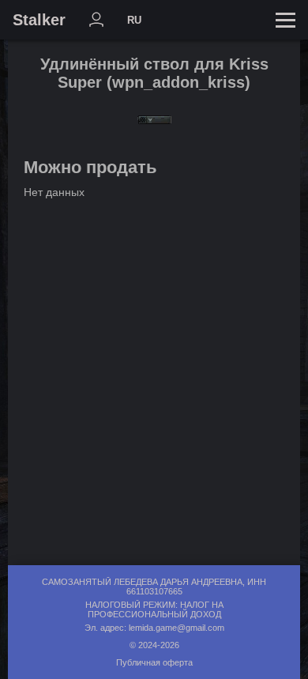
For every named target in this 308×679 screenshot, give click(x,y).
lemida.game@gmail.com (176, 627)
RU (134, 20)
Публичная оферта (154, 662)
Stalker (39, 19)
